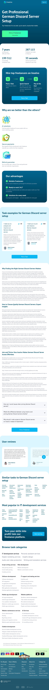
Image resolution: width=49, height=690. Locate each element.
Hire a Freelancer (24, 687)
